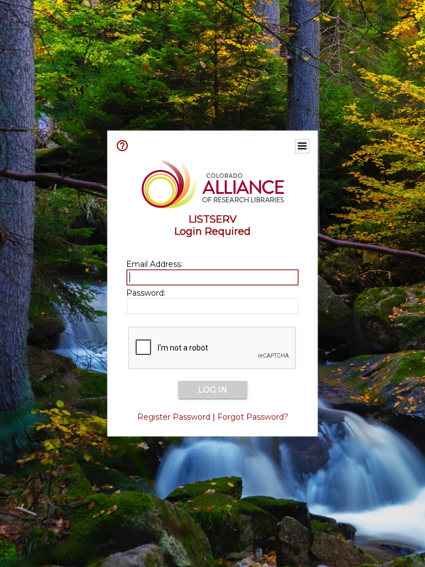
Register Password (173, 417)
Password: (145, 293)
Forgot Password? (252, 417)
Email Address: (154, 264)
